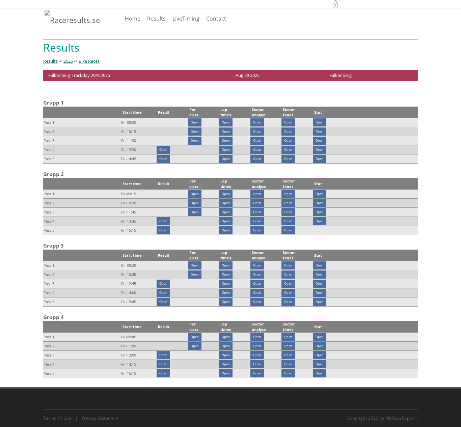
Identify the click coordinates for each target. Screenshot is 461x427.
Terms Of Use (57, 418)
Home (132, 18)
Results (156, 18)
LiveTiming (185, 18)
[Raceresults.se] (72, 19)
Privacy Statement (100, 418)
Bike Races (89, 61)
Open (195, 122)
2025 (68, 61)
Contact (216, 18)
